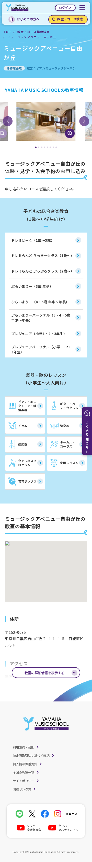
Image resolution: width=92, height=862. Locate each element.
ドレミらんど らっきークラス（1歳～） (42, 255)
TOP (7, 32)
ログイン (65, 7)
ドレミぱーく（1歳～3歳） (32, 240)
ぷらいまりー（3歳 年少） (32, 286)
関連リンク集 (22, 789)
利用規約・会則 (23, 747)
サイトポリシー (23, 781)
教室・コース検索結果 (33, 32)
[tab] (36, 147)
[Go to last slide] (8, 121)
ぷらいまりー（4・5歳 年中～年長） (40, 301)
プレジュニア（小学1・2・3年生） (39, 333)
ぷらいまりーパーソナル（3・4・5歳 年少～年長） (41, 317)
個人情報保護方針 (25, 764)
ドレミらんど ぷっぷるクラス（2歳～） (42, 271)
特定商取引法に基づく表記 (31, 755)
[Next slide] (84, 121)
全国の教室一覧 (23, 772)
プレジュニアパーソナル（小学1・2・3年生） (41, 349)
